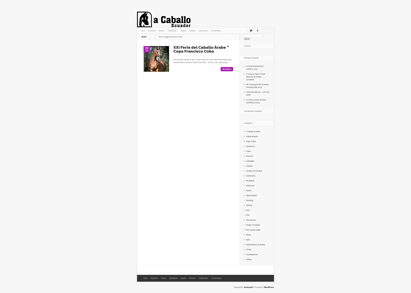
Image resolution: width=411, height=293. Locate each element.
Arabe (248, 151)
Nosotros (152, 31)
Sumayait (248, 287)
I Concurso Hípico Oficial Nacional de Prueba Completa (255, 77)
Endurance (250, 186)
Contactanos (216, 31)
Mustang (249, 200)
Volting (249, 259)
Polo (248, 210)
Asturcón (249, 156)
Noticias (192, 31)
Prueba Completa (253, 225)
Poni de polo (251, 220)
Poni (247, 215)
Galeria (183, 31)
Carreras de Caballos (254, 171)
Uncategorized (252, 254)
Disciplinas (172, 31)
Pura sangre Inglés (253, 230)
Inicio (143, 31)
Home (144, 37)
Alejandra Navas (189, 56)
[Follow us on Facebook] (257, 30)
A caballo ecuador (253, 132)
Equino (248, 191)
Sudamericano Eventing (255, 245)
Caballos (249, 166)
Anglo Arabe (251, 141)
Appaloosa (250, 146)
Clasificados (203, 31)
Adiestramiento (252, 136)
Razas (161, 31)
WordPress (269, 287)
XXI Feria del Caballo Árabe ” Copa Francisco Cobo (201, 49)
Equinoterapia (251, 195)
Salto (248, 240)
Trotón (248, 250)
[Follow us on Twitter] (251, 30)
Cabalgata (250, 161)
